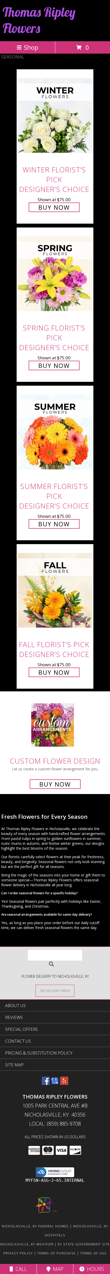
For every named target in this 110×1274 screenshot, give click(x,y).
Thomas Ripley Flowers (39, 20)
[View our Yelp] (64, 1083)
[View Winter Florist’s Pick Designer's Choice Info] (55, 115)
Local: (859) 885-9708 (55, 1123)
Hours (94, 1268)
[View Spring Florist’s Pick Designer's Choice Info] (55, 274)
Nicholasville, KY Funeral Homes (35, 1226)
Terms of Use (93, 1253)
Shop (31, 47)
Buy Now (54, 207)
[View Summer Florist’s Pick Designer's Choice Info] (55, 432)
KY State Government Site (84, 1244)
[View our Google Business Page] (55, 1083)
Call (20, 1268)
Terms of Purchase (56, 1253)
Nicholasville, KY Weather (27, 1244)
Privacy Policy (18, 1253)
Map (56, 1268)
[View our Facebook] (46, 1083)
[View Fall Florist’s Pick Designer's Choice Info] (55, 590)
